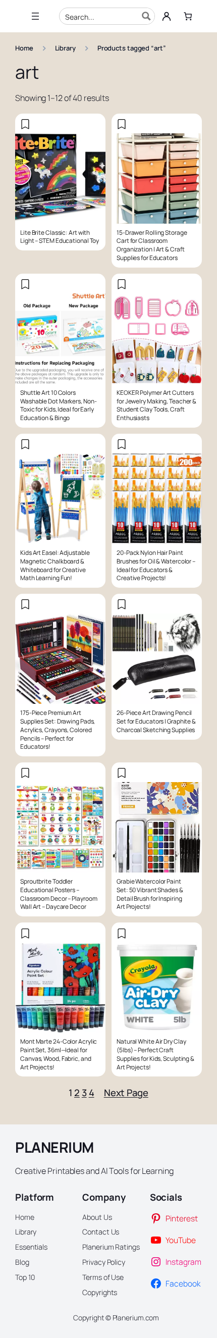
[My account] (166, 16)
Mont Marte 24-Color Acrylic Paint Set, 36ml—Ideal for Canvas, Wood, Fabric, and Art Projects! (58, 1054)
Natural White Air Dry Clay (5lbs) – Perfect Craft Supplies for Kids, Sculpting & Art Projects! (155, 1054)
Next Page (126, 1093)
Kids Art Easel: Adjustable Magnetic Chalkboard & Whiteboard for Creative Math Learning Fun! (54, 565)
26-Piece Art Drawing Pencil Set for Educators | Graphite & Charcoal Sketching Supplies (156, 721)
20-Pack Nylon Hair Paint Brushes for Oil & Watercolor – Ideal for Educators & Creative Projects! (156, 565)
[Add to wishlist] (25, 124)
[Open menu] (35, 16)
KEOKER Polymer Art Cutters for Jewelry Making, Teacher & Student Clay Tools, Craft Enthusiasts (156, 405)
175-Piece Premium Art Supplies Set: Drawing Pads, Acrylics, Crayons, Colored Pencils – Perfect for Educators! (57, 730)
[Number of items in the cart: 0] (188, 16)
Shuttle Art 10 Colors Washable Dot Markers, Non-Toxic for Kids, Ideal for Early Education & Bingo (58, 405)
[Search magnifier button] (146, 16)
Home (24, 48)
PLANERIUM (54, 1147)
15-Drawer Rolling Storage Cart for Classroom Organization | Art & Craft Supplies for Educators (152, 245)
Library (65, 48)
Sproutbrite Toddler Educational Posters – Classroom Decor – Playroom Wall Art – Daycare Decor (58, 894)
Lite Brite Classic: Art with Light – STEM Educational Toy (59, 237)
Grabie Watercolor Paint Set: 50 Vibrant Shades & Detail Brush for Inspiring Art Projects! (150, 894)
